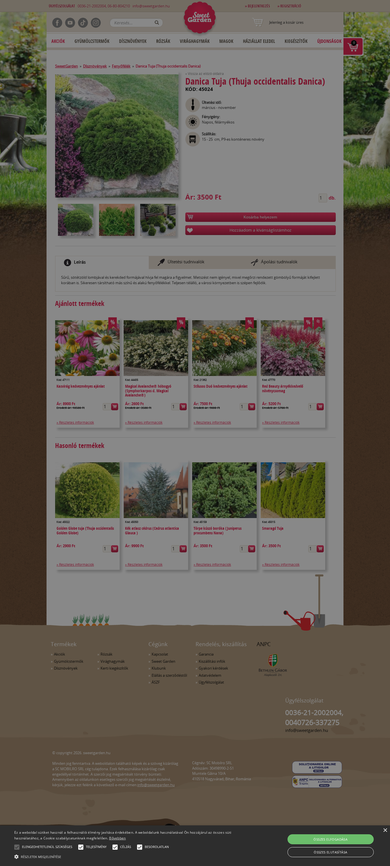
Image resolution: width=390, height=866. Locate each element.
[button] (17, 847)
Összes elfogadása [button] (330, 839)
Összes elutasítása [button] (330, 852)
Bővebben (117, 838)
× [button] (385, 830)
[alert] (195, 433)
